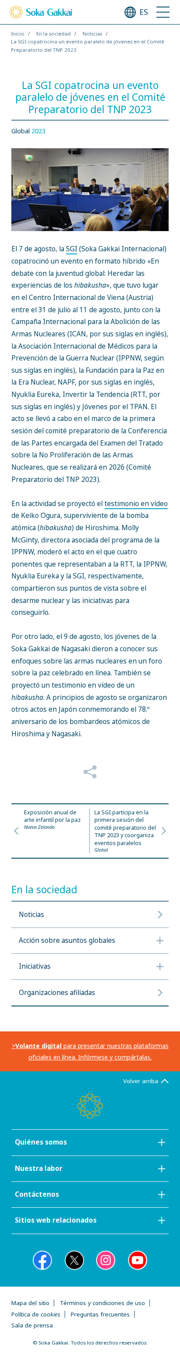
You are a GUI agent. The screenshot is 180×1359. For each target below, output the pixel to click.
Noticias (92, 33)
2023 (38, 131)
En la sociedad (53, 33)
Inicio (17, 33)
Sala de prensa (32, 1325)
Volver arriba (140, 1080)
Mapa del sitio (30, 1302)
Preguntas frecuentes (100, 1314)
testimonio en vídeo (136, 503)
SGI (71, 248)
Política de (35, 1314)
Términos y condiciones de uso (102, 1302)
